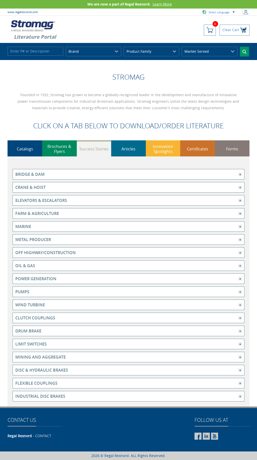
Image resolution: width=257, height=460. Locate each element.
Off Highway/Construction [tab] (45, 252)
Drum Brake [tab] (28, 331)
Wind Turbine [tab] (30, 305)
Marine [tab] (23, 226)
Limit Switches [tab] (31, 344)
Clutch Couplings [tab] (35, 318)
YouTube (214, 436)
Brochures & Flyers (59, 149)
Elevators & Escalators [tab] (41, 200)
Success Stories (94, 149)
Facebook (198, 436)
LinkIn (206, 436)
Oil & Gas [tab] (25, 265)
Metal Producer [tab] (33, 239)
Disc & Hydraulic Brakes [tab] (41, 370)
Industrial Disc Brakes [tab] (40, 396)
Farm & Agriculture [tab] (37, 213)
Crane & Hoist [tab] (30, 187)
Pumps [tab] (22, 292)
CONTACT (43, 435)
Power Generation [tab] (35, 278)
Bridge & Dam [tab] (30, 174)
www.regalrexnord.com (23, 12)
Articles (128, 149)
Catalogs (25, 149)
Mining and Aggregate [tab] (40, 357)
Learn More (162, 4)
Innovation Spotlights (163, 149)
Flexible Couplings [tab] (36, 383)
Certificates (197, 149)
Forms (232, 149)
